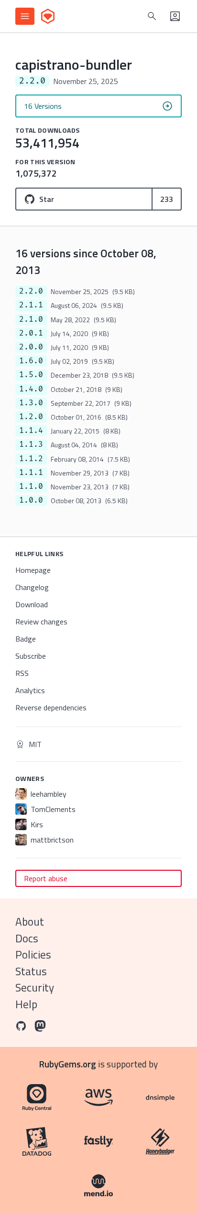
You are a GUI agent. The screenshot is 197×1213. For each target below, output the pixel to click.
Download (31, 604)
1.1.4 (31, 430)
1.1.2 (31, 459)
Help (26, 1004)
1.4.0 (31, 389)
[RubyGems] (47, 16)
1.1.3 (31, 444)
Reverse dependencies (51, 707)
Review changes (41, 621)
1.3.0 (31, 403)
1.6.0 (31, 361)
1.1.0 (31, 486)
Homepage (33, 570)
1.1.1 (31, 472)
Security (34, 987)
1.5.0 (31, 375)
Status (31, 971)
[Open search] (152, 16)
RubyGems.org (67, 1064)
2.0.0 (31, 347)
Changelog (32, 587)
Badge (25, 638)
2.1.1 (31, 305)
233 (166, 199)
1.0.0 (31, 500)
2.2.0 (31, 291)
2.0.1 (31, 333)
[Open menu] (24, 16)
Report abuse (45, 878)
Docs (26, 938)
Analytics (30, 690)
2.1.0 (31, 319)
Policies (33, 954)
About (29, 921)
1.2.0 (31, 417)
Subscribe (30, 656)
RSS (22, 673)
